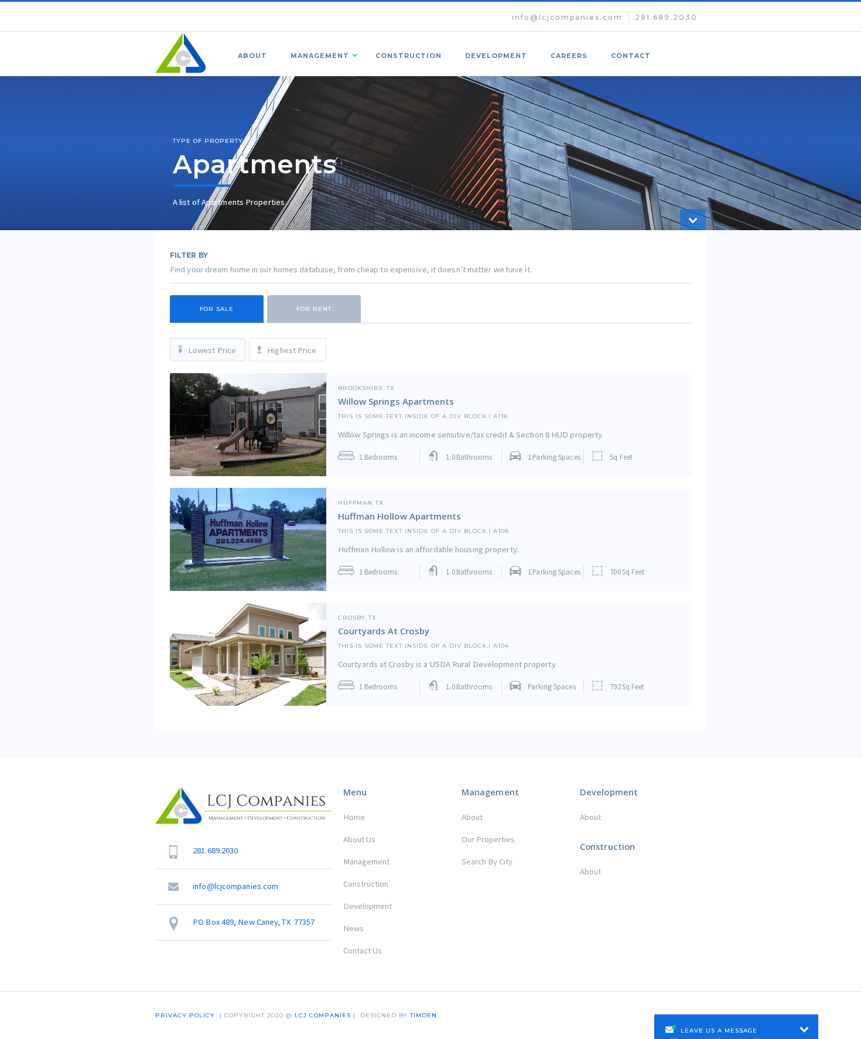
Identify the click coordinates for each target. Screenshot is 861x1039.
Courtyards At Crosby (383, 631)
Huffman (355, 503)
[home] (180, 54)
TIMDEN (423, 1015)
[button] (321, 54)
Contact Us (362, 950)
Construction (408, 56)
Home (354, 817)
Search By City (487, 861)
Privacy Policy (185, 1015)
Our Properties (488, 839)
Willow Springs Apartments (396, 401)
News (353, 928)
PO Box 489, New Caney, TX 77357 (254, 922)
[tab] (217, 309)
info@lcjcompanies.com (567, 17)
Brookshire (361, 388)
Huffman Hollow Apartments (399, 516)
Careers (569, 56)
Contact (631, 56)
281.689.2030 (666, 17)
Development (496, 56)
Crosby (351, 618)
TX (391, 388)
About (252, 56)
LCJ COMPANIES (323, 1015)
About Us (359, 839)
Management (366, 861)
